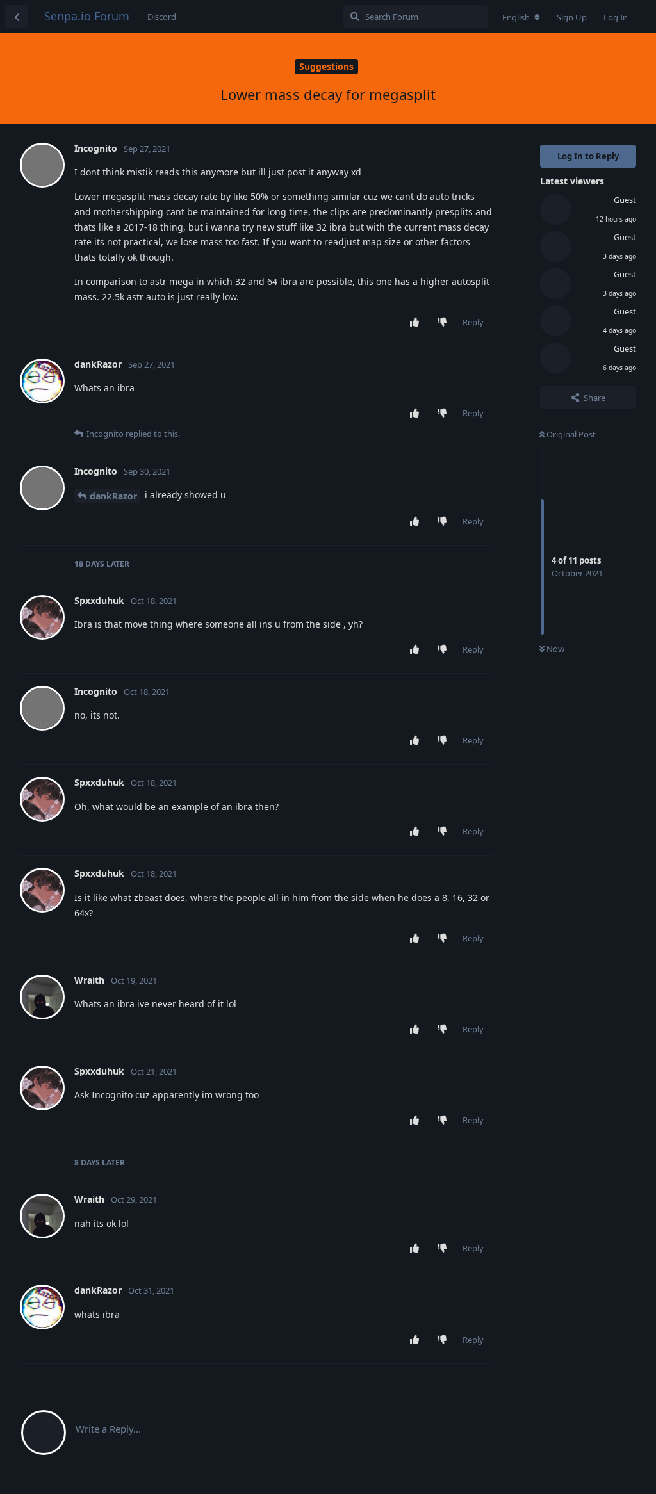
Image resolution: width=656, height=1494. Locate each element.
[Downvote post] (445, 323)
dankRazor (113, 496)
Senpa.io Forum (86, 16)
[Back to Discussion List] (16, 16)
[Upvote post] (417, 323)
